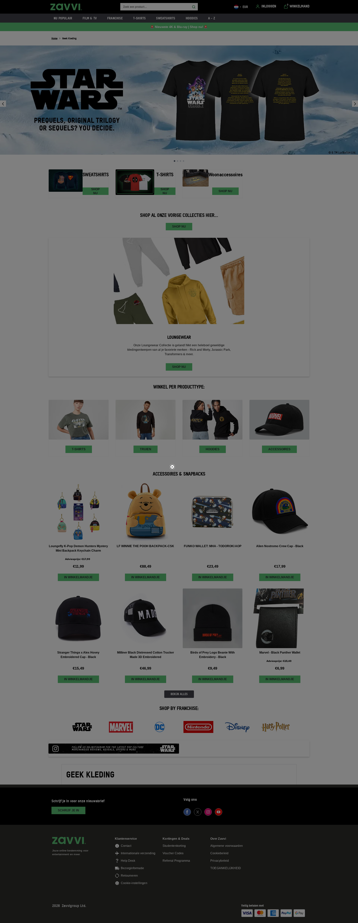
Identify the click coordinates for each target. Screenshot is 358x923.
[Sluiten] (172, 467)
